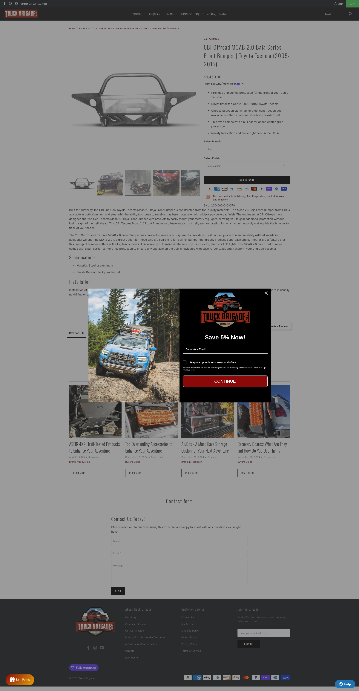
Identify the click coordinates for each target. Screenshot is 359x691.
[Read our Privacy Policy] (265, 368)
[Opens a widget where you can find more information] (345, 684)
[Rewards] (20, 679)
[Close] (266, 293)
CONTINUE (225, 381)
